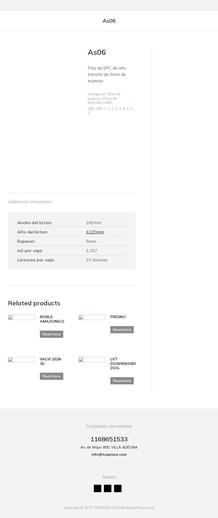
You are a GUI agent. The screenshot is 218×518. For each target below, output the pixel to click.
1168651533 (109, 439)
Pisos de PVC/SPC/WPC (102, 100)
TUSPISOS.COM (107, 507)
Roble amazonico (52, 319)
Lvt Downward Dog (123, 363)
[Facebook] (97, 488)
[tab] (30, 199)
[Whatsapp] (117, 488)
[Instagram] (107, 488)
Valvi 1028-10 (51, 361)
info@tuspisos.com (109, 454)
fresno (118, 317)
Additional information (30, 201)
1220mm (95, 232)
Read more (52, 334)
